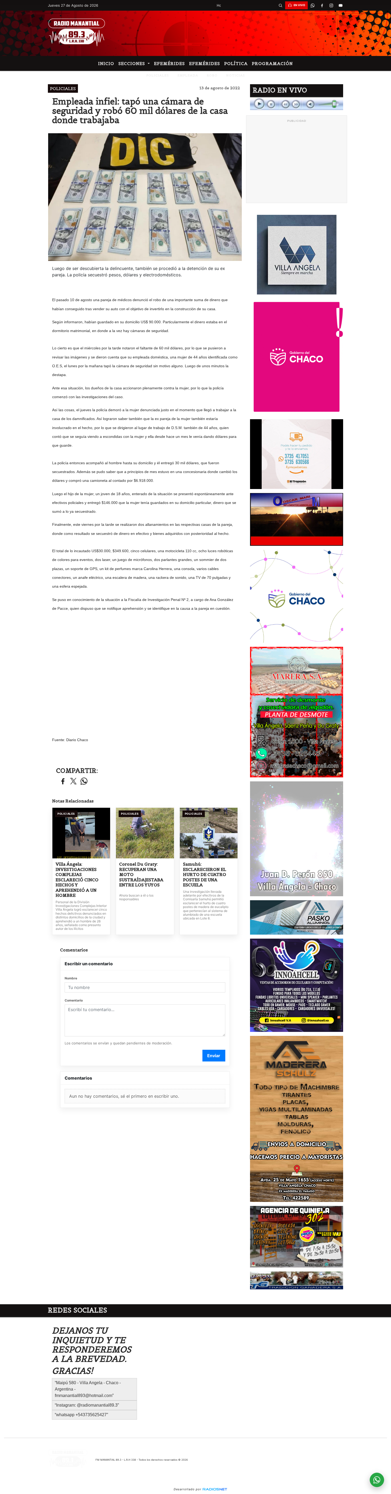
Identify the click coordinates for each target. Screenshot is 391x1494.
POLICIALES (157, 75)
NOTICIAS (235, 75)
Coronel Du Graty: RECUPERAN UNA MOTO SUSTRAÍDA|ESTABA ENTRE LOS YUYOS (141, 874)
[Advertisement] (296, 162)
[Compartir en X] (73, 781)
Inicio (106, 63)
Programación (272, 63)
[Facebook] (321, 5)
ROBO (212, 75)
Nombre (71, 978)
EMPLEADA (187, 75)
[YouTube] (340, 5)
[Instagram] (331, 5)
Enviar (213, 1055)
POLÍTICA (236, 63)
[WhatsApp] (312, 5)
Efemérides (169, 63)
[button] (280, 5)
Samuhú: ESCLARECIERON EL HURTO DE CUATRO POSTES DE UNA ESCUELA (204, 874)
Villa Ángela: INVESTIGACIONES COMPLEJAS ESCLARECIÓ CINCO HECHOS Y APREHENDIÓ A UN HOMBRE (77, 880)
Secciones (132, 63)
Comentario (74, 1000)
